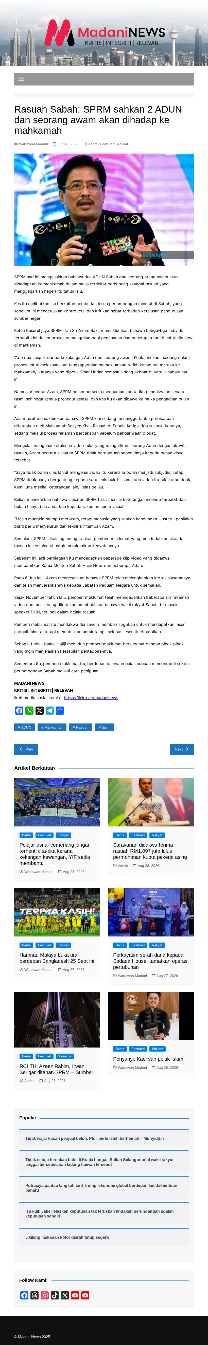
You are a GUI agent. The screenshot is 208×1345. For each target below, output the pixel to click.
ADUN (26, 727)
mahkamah (54, 727)
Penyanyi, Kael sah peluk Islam (148, 1059)
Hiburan (157, 1049)
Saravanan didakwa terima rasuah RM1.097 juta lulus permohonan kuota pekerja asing (150, 851)
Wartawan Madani (33, 144)
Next (179, 749)
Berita (93, 144)
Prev (29, 749)
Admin (123, 866)
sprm (106, 727)
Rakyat (122, 144)
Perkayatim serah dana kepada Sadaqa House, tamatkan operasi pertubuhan (150, 961)
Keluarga (64, 1056)
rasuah (82, 727)
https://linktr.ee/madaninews (91, 697)
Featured (107, 144)
